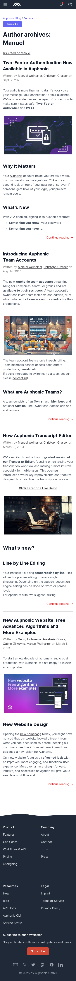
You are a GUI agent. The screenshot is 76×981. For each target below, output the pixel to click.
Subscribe (12, 24)
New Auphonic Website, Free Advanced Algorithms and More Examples (34, 626)
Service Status (13, 923)
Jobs (44, 849)
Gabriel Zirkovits (14, 643)
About (45, 834)
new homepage (30, 734)
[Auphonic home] (17, 4)
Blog (6, 901)
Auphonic (16, 176)
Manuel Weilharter (30, 75)
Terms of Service (52, 901)
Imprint (45, 893)
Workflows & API (14, 849)
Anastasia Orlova (53, 639)
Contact (46, 842)
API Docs (9, 908)
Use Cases (10, 842)
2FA (51, 180)
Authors (28, 18)
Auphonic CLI (12, 915)
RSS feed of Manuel (16, 53)
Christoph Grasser (56, 75)
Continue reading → (59, 237)
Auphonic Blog (12, 18)
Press (45, 856)
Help (6, 893)
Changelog (10, 864)
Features (9, 834)
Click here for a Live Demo (38, 488)
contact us (20, 378)
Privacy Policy (50, 908)
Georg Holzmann (29, 639)
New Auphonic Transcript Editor (37, 435)
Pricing (7, 856)
